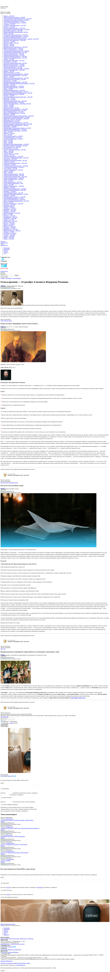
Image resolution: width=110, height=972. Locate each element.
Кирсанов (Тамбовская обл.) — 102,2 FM (14, 90)
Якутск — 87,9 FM (8, 202)
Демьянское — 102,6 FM (10, 218)
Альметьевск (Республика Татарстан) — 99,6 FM (16, 20)
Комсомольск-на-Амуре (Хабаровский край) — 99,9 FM (18, 93)
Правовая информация (6, 961)
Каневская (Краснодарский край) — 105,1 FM (15, 82)
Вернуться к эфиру (5, 12)
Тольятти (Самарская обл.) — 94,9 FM (13, 179)
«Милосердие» (23, 938)
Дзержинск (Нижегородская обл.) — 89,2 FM (15, 56)
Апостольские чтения (6, 320)
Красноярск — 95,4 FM (9, 99)
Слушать (3, 818)
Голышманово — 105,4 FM (10, 217)
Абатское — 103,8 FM (9, 207)
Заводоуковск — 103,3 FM (10, 221)
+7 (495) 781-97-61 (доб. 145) (17, 944)
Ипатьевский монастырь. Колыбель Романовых (13, 836)
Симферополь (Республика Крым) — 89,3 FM (15, 160)
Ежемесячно (5, 721)
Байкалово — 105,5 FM (9, 210)
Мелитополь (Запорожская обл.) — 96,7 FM (15, 110)
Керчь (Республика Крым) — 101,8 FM (13, 86)
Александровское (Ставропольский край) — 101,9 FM (17, 18)
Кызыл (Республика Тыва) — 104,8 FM (14, 102)
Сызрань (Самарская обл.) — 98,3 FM (13, 170)
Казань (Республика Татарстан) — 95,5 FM (15, 79)
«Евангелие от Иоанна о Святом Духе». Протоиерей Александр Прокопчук (20, 828)
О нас (5, 253)
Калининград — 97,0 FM (10, 80)
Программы (7, 248)
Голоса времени (17, 278)
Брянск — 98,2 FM (8, 33)
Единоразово (13, 721)
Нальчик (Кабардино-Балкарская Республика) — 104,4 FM (18, 116)
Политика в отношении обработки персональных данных (15, 963)
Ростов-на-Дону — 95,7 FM (11, 148)
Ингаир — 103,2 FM (9, 222)
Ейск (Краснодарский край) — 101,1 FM (14, 60)
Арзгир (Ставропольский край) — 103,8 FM (15, 22)
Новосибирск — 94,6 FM (10, 126)
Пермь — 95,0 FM (8, 141)
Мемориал (6, 934)
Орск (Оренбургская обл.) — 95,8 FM (13, 136)
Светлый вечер (9, 818)
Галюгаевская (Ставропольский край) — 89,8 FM (16, 51)
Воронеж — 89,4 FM (9, 45)
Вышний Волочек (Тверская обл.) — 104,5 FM (15, 47)
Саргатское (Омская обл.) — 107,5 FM (13, 156)
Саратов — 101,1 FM (9, 155)
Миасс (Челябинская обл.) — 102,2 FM (13, 111)
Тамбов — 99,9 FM (8, 171)
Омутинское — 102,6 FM (10, 233)
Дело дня (3, 241)
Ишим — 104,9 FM (8, 225)
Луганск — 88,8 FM (9, 106)
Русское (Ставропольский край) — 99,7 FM (15, 149)
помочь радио (4, 242)
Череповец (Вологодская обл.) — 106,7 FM (15, 197)
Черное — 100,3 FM (9, 237)
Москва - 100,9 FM (5, 13)
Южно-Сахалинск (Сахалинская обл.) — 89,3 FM (16, 201)
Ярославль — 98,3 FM (9, 205)
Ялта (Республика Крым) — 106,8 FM (13, 203)
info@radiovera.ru (5, 944)
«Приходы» (31, 938)
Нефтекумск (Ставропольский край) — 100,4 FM (16, 118)
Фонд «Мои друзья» (14, 938)
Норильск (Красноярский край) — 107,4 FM (15, 129)
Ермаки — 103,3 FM (9, 219)
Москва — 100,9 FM (9, 16)
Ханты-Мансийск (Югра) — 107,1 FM (13, 192)
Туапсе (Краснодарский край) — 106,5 (13, 183)
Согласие (9, 793)
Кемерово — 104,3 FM (9, 84)
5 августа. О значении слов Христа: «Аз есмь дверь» (14, 844)
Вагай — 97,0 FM (8, 214)
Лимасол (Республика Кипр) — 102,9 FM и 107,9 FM (17, 103)
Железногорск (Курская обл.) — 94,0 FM (14, 64)
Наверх (3, 924)
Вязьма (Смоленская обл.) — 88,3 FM (13, 48)
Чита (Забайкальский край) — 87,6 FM (13, 198)
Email (2, 783)
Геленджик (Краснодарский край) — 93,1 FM (15, 52)
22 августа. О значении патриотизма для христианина (15, 852)
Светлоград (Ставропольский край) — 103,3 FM (16, 157)
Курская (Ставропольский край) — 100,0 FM (15, 101)
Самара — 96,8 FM (8, 152)
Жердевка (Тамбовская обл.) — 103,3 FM (14, 66)
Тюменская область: (9, 206)
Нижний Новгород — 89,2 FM (11, 121)
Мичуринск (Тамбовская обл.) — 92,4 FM (14, 113)
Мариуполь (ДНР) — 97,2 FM (11, 107)
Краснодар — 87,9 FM (9, 98)
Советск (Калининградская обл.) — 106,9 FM (15, 163)
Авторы (6, 250)
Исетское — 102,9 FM (9, 224)
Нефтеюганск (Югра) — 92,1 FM (12, 120)
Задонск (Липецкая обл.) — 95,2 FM (13, 67)
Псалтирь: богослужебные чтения (9, 482)
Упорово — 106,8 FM (9, 236)
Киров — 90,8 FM (8, 89)
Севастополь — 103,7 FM (10, 159)
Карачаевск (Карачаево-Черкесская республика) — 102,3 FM (19, 83)
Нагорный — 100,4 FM (9, 228)
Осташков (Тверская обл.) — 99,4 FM (13, 138)
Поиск (16, 275)
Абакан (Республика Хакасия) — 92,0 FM (14, 17)
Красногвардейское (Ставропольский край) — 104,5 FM (18, 97)
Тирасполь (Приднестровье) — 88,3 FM (14, 175)
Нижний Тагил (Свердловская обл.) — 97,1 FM (16, 122)
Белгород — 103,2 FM (9, 26)
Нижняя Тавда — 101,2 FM (11, 229)
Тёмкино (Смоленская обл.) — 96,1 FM (14, 174)
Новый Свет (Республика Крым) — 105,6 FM (15, 130)
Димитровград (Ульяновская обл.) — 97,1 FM (15, 57)
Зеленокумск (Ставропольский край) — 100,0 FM (16, 68)
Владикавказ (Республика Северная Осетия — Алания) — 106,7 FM (21, 39)
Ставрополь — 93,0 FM (10, 164)
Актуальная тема (9, 843)
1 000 (4, 717)
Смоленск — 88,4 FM (9, 161)
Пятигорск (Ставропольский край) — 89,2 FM (15, 145)
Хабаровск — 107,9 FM (10, 191)
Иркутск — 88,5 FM (9, 76)
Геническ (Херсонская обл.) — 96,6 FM (14, 53)
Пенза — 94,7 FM (8, 140)
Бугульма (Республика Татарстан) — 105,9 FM (15, 34)
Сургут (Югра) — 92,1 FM (10, 168)
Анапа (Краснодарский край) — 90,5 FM (14, 21)
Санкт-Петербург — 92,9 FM (11, 153)
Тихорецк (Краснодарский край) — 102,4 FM (15, 176)
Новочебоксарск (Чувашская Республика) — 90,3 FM (17, 128)
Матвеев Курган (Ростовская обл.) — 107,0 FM (16, 109)
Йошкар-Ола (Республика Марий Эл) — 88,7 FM (16, 78)
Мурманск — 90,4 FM (9, 114)
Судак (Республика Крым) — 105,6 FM (13, 167)
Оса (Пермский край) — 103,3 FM (12, 137)
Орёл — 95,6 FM (8, 134)
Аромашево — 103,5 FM (10, 209)
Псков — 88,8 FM (8, 143)
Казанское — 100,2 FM (9, 226)
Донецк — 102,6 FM (9, 59)
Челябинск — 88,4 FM (9, 195)
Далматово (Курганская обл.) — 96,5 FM (14, 55)
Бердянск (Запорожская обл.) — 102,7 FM (14, 28)
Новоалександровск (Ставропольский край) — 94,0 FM (18, 124)
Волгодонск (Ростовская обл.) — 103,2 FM (14, 40)
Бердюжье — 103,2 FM (9, 211)
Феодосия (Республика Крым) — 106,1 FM (14, 190)
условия (11, 723)
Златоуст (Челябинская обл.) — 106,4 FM (14, 70)
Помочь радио (4, 724)
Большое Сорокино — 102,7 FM (12, 213)
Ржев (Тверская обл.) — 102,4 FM (12, 147)
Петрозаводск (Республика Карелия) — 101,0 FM (16, 144)
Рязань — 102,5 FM (8, 151)
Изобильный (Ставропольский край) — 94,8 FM (16, 74)
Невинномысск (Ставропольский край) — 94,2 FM (17, 117)
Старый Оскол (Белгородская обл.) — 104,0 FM (16, 165)
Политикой (5, 794)
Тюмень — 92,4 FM (9, 184)
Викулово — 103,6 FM (9, 215)
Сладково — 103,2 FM (9, 234)
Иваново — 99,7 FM (9, 71)
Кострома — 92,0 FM (9, 95)
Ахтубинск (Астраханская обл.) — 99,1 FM (15, 25)
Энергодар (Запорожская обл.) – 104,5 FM (14, 199)
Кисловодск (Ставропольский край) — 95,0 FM (16, 91)
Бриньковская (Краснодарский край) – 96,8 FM (16, 32)
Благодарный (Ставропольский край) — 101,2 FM (16, 29)
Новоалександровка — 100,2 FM (12, 230)
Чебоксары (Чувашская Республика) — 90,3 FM (16, 194)
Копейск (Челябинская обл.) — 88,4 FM (14, 94)
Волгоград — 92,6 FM (9, 41)
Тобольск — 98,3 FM (9, 232)
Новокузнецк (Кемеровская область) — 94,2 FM (16, 125)
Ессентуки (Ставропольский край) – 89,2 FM (15, 63)
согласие (9, 801)
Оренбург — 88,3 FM (9, 133)
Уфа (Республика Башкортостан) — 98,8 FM (15, 188)
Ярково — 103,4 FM (9, 238)
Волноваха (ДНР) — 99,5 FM (11, 43)
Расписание (7, 249)
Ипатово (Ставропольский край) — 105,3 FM (15, 75)
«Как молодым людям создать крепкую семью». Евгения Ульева (17, 820)
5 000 (7, 717)
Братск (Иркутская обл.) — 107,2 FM (13, 30)
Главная (3, 278)
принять (3, 970)
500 (1, 717)
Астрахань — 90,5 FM (9, 24)
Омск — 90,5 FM (8, 132)
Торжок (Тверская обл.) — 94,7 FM (12, 182)
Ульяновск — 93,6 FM (9, 187)
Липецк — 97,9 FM (8, 105)
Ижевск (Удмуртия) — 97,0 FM (11, 72)
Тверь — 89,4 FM (8, 172)
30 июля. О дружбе (5, 860)
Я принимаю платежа (10, 723)
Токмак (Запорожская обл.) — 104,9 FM (14, 178)
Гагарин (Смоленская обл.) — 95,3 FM (13, 49)
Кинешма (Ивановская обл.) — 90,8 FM (14, 87)
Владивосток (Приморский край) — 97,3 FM (15, 37)
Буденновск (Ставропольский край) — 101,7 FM (16, 36)
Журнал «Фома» (5, 938)
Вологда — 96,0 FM (9, 44)
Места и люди (8, 835)
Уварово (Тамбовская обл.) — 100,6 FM (14, 186)
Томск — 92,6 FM (8, 180)
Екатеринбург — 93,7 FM (10, 61)
